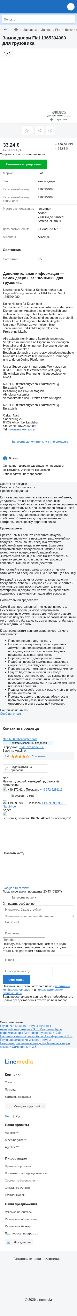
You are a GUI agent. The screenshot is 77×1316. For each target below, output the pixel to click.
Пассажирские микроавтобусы (22, 1036)
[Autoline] (16, 29)
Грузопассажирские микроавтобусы (25, 1039)
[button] (71, 6)
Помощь (10, 1089)
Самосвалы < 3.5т (25, 1046)
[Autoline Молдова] (26, 6)
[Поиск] (71, 19)
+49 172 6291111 (51, 789)
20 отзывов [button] (38, 756)
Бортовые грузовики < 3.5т (42, 1032)
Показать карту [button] (13, 853)
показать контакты (21, 429)
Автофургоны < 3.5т (58, 1036)
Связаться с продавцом (23, 164)
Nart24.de (9, 806)
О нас (9, 1082)
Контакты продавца (18, 1096)
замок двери (46, 181)
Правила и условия (18, 1166)
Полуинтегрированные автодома (23, 1043)
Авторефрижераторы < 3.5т (20, 1029)
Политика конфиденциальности (26, 1173)
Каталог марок (14, 1194)
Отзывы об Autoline (18, 1187)
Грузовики (7, 1025)
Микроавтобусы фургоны (33, 1025)
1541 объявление (31, 747)
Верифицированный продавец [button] (28, 742)
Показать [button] (33, 789)
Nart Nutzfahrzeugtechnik (20, 739)
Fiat (40, 173)
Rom (8, 1116)
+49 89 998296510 (53, 803)
